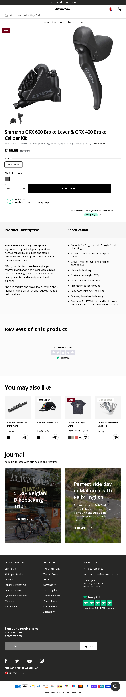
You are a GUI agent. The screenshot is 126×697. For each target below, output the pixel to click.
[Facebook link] (6, 661)
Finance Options (13, 590)
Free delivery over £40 (65, 2)
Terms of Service (51, 595)
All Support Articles (14, 574)
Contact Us (10, 568)
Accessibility (49, 611)
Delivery (9, 579)
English (24, 672)
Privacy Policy (50, 601)
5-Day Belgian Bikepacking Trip (30, 500)
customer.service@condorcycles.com (101, 574)
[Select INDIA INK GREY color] (69, 437)
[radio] (14, 165)
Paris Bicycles (50, 590)
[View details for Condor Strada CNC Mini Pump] (18, 419)
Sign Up (88, 646)
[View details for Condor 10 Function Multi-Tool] (108, 419)
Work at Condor (51, 574)
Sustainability (49, 584)
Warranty (9, 601)
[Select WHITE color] (42, 437)
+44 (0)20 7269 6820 (93, 568)
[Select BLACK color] (8, 437)
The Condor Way (51, 568)
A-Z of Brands (12, 606)
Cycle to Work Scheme (16, 595)
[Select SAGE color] (72, 437)
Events (46, 579)
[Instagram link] (42, 661)
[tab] (63, 2)
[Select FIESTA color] (76, 437)
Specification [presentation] (78, 230)
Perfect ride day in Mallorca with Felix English (93, 490)
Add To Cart (69, 188)
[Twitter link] (17, 661)
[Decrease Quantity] (8, 188)
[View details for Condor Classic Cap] (48, 419)
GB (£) (12, 672)
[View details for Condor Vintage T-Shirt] (78, 419)
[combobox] (65, 15)
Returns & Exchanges (15, 584)
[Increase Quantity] (24, 188)
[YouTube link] (29, 661)
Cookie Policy (50, 606)
